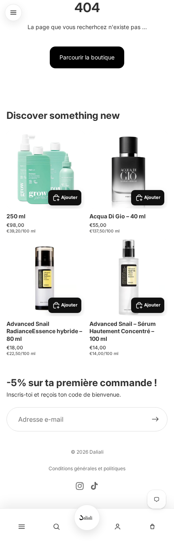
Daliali (96, 452)
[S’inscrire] (155, 419)
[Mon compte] (117, 526)
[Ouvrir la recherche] (56, 526)
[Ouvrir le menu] (13, 12)
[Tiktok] (94, 486)
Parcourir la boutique (87, 57)
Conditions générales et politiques (87, 468)
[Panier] (152, 526)
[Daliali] (87, 517)
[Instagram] (80, 486)
